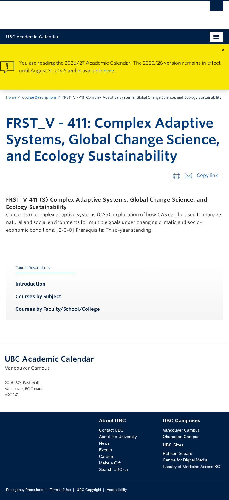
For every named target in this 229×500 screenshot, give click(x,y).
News (104, 443)
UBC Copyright (89, 490)
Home (11, 97)
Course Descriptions (39, 97)
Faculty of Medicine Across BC (191, 466)
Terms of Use (60, 490)
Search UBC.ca (113, 469)
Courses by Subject (38, 296)
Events (105, 449)
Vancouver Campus (181, 430)
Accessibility (117, 490)
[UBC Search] (216, 7)
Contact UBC (111, 430)
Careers (106, 456)
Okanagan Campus (181, 436)
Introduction (30, 284)
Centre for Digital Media (185, 460)
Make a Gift (110, 463)
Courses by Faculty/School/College (58, 309)
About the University (118, 436)
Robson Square (177, 453)
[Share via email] (188, 175)
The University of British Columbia (82, 12)
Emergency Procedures (25, 490)
